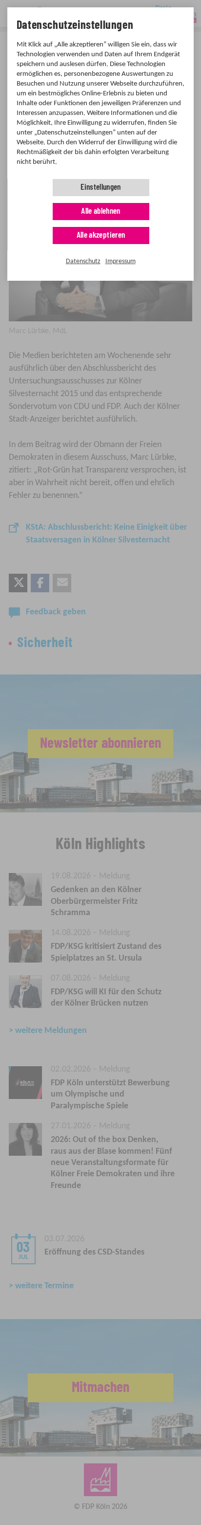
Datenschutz (83, 261)
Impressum (120, 261)
